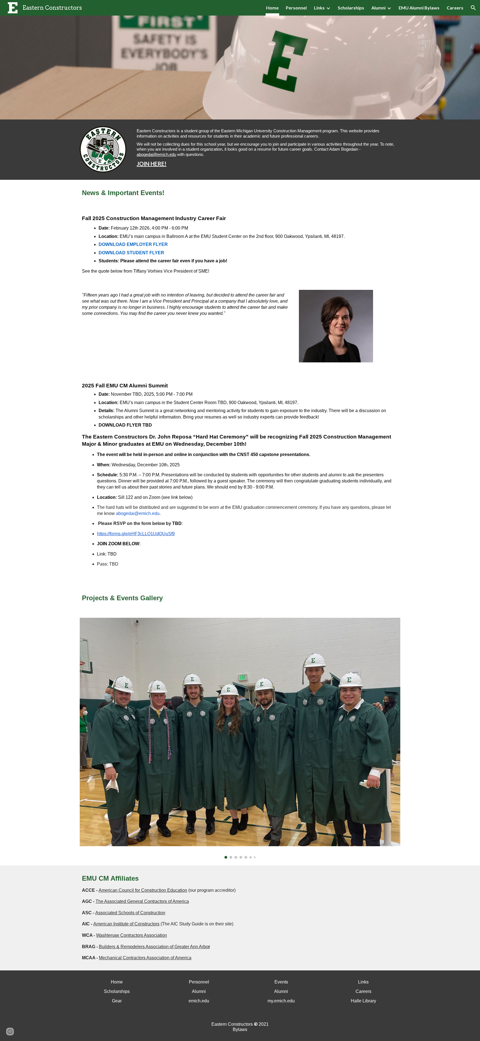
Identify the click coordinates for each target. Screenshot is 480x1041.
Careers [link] (455, 7)
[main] (267, 149)
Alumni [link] (378, 7)
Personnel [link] (296, 7)
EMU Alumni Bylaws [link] (419, 7)
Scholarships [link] (351, 7)
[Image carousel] (240, 738)
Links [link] (319, 7)
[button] (473, 7)
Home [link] (272, 7)
